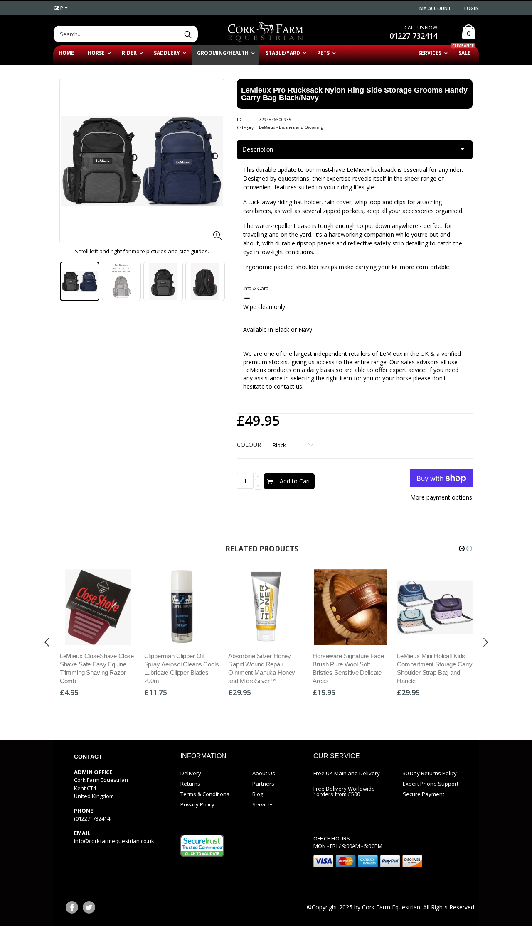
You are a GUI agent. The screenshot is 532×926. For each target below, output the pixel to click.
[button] (462, 549)
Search (187, 34)
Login (471, 8)
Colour (249, 444)
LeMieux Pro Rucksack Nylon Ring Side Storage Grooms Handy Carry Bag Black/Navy (354, 94)
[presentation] (68, 286)
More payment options (441, 497)
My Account (435, 8)
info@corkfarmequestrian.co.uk (114, 841)
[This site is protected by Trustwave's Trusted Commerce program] (202, 846)
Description (257, 149)
